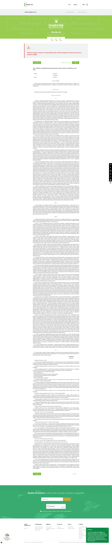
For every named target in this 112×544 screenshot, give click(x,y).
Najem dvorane (37, 529)
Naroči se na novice (71, 528)
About (84, 526)
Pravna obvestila (61, 542)
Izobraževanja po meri (39, 528)
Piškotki (66, 542)
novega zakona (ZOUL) (97, 532)
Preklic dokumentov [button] (82, 12)
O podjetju (81, 526)
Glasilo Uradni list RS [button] (70, 12)
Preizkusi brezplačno (60, 528)
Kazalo (37, 62)
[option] (56, 32)
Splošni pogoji (81, 534)
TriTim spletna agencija (75, 542)
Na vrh (74, 474)
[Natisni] (75, 62)
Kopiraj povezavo (65, 62)
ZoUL (50, 52)
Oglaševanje (81, 532)
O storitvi (58, 526)
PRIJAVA (67, 499)
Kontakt (80, 528)
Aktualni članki (70, 526)
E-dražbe (80, 538)
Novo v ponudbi (48, 526)
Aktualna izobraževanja (39, 526)
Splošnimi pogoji (51, 511)
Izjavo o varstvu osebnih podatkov (64, 511)
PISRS (35, 54)
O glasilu (25, 528)
